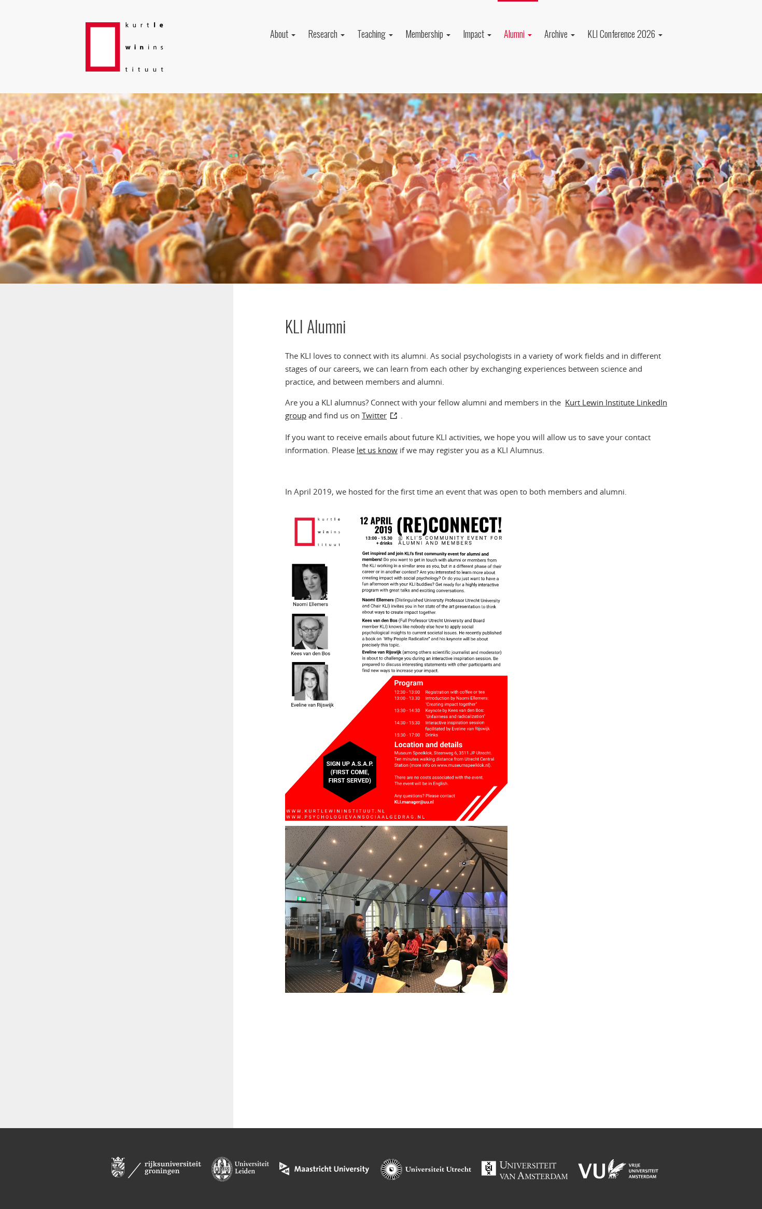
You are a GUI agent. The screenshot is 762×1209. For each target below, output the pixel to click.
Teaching (372, 33)
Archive (557, 33)
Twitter (374, 415)
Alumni (515, 33)
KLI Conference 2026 (622, 33)
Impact (474, 33)
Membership (425, 33)
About (280, 33)
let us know (377, 450)
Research (324, 33)
